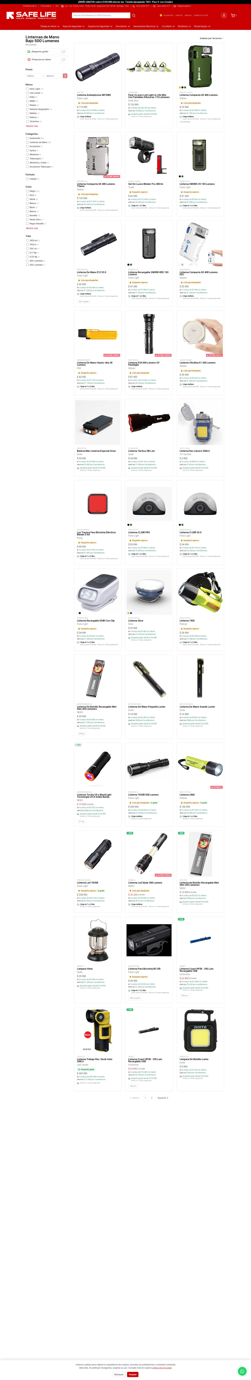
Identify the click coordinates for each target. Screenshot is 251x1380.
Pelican (34, 117)
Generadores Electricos (144, 26)
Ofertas (178, 15)
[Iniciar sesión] (224, 15)
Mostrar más (32, 126)
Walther (35, 113)
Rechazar (118, 1374)
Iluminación (37, 138)
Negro (35, 191)
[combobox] (218, 38)
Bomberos (183, 26)
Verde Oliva (36, 219)
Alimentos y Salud (39, 162)
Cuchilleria (167, 26)
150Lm (34, 244)
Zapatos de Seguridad (98, 26)
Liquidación (168, 15)
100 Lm (34, 248)
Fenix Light (37, 89)
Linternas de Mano (40, 142)
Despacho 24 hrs (201, 15)
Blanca (34, 211)
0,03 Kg (35, 256)
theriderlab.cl (30, 6)
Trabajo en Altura (48, 26)
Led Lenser (36, 93)
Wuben (34, 105)
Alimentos (35, 154)
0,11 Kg (34, 252)
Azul (33, 195)
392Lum (35, 240)
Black (34, 207)
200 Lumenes (37, 264)
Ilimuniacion (121, 26)
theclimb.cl (46, 6)
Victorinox (36, 121)
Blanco (34, 203)
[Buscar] (133, 15)
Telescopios (36, 158)
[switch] (63, 51)
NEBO (34, 101)
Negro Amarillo (38, 223)
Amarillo (35, 215)
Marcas (188, 15)
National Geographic (41, 109)
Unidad (34, 179)
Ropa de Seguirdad (72, 26)
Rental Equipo (200, 26)
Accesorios (36, 146)
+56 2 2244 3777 (163, 6)
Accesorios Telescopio (41, 166)
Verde (34, 199)
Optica (34, 150)
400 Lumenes (37, 260)
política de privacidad (162, 1367)
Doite (33, 97)
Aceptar (133, 1374)
